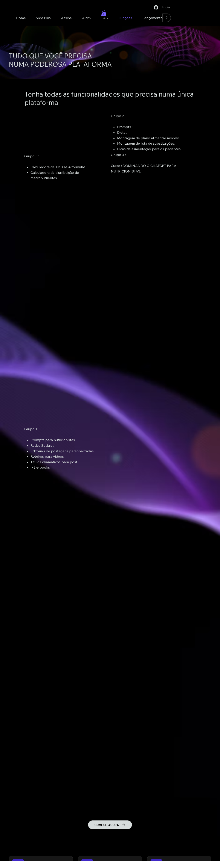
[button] (103, 13)
